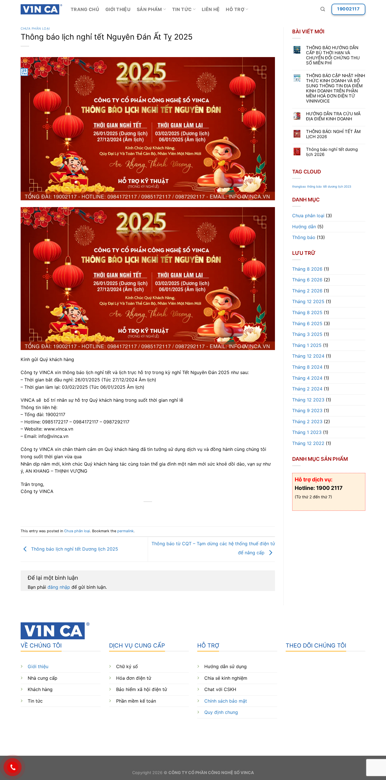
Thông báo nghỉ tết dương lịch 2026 (332, 152)
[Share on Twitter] (137, 511)
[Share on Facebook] (127, 511)
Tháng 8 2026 (307, 269)
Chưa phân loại (35, 29)
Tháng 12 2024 (308, 356)
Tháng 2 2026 (307, 291)
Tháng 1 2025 (307, 345)
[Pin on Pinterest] (158, 511)
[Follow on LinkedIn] (331, 730)
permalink (125, 531)
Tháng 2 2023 (307, 421)
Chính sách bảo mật (225, 701)
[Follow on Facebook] (290, 730)
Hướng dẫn (304, 226)
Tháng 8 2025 (307, 312)
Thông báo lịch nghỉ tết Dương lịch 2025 (74, 549)
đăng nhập (58, 587)
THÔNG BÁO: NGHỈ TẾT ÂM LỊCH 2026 (333, 134)
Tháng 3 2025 (307, 334)
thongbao (299, 186)
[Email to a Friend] (148, 511)
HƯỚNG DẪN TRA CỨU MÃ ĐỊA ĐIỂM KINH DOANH (333, 116)
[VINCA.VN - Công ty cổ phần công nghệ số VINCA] (41, 9)
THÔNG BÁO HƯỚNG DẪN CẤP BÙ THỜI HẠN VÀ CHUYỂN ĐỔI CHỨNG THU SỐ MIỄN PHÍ (333, 55)
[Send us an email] (321, 730)
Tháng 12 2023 (308, 400)
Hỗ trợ (235, 9)
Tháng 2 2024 (307, 389)
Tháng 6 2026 (307, 280)
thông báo (314, 186)
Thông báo (303, 237)
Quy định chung (221, 712)
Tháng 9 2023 (307, 410)
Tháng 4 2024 (307, 378)
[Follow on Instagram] (300, 730)
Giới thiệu (118, 9)
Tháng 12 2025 (308, 301)
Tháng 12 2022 (308, 443)
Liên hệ (211, 9)
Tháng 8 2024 (307, 367)
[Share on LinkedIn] (168, 511)
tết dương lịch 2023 (337, 186)
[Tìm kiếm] (322, 9)
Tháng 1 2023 (307, 432)
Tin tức (182, 9)
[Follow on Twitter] (311, 730)
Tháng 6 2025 (307, 323)
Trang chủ (85, 9)
